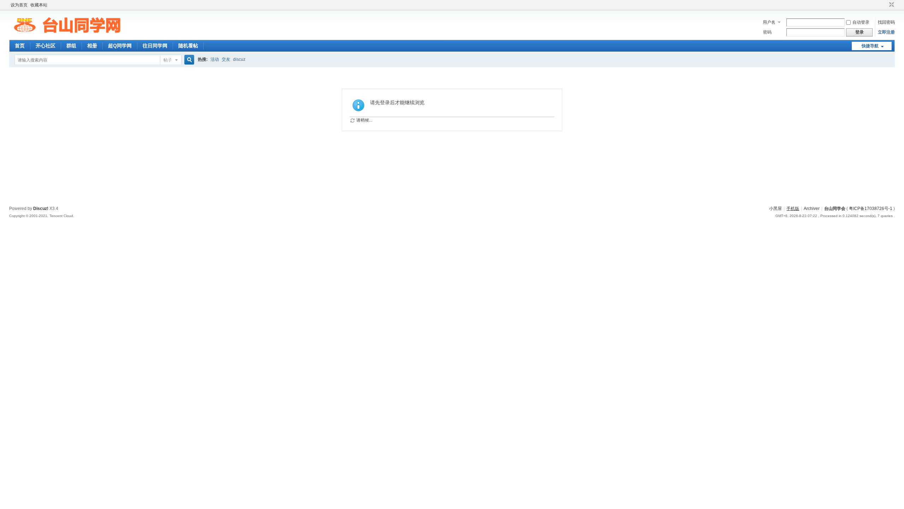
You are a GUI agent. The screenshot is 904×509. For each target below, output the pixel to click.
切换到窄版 (891, 5)
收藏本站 (38, 4)
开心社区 (45, 45)
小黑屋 (775, 208)
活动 (214, 59)
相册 (92, 45)
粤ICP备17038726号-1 (870, 208)
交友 (226, 59)
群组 (71, 45)
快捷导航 (870, 45)
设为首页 (19, 4)
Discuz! (40, 208)
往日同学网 (155, 45)
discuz (239, 59)
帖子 (167, 60)
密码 (767, 32)
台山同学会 (834, 208)
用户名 (769, 22)
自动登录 (860, 22)
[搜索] (188, 60)
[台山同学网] (67, 35)
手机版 (792, 208)
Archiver (812, 208)
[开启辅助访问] (885, 5)
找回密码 (886, 22)
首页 (20, 45)
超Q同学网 (120, 45)
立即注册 (886, 32)
